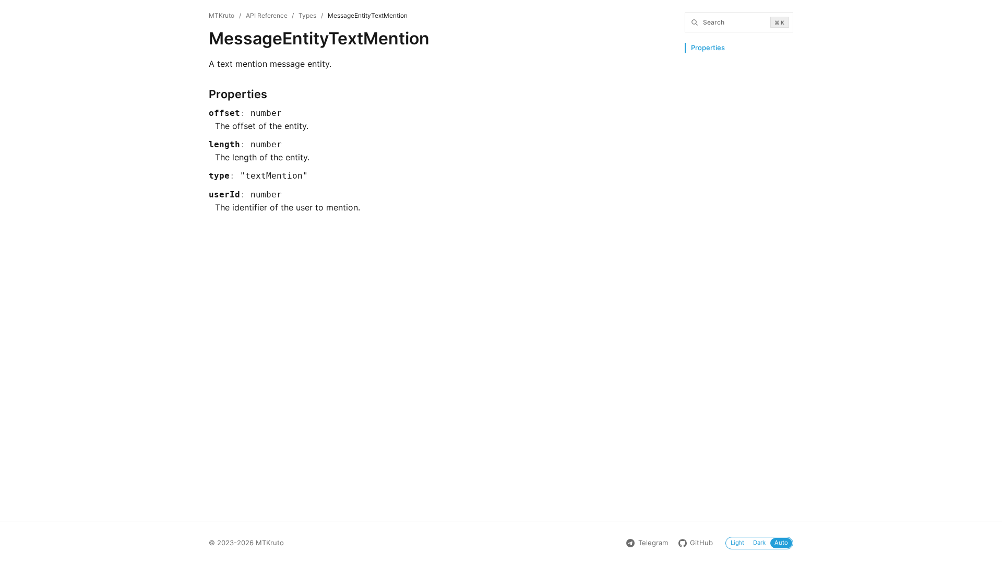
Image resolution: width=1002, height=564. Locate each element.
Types (307, 15)
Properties (708, 47)
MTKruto (221, 15)
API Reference (267, 15)
